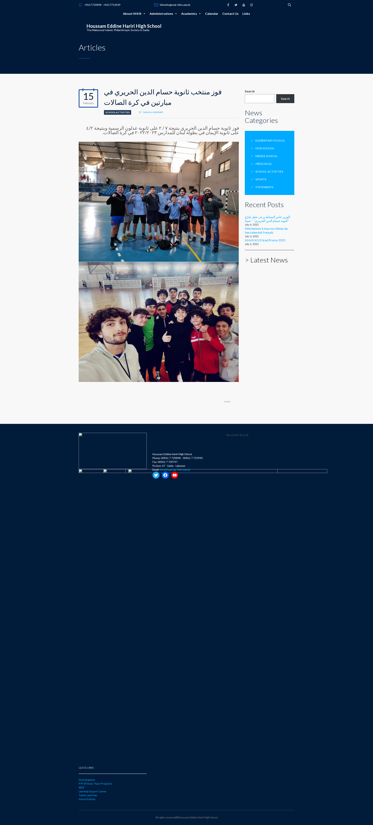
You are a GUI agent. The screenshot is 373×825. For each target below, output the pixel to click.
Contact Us (230, 13)
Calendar (211, 13)
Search (250, 91)
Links (246, 13)
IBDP (82, 787)
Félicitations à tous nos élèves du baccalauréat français (266, 230)
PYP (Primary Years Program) (95, 783)
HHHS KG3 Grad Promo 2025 (265, 240)
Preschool (263, 163)
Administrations (161, 13)
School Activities (117, 112)
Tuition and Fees (88, 795)
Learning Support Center (92, 791)
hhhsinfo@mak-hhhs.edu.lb (175, 4)
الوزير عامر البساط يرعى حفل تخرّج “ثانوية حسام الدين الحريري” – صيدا (267, 219)
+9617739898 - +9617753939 (102, 4)
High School (265, 148)
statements (264, 187)
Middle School (266, 156)
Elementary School (270, 140)
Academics (189, 13)
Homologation (87, 779)
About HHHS (132, 13)
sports (260, 179)
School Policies (87, 799)
